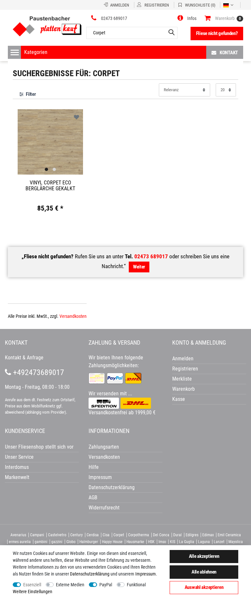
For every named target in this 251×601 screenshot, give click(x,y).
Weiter (139, 267)
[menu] (14, 52)
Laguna (204, 542)
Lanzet (219, 542)
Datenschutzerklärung (112, 487)
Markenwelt (17, 477)
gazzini (56, 542)
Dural (177, 535)
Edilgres (192, 535)
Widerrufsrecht (104, 508)
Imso (162, 542)
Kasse (178, 399)
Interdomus (17, 467)
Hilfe (94, 467)
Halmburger (88, 542)
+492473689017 (37, 372)
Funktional (136, 584)
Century (76, 535)
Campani (37, 535)
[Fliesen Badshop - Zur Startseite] (47, 23)
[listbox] (50, 142)
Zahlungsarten (104, 447)
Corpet (118, 535)
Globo (70, 542)
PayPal (105, 584)
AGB (93, 497)
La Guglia (186, 542)
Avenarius (18, 535)
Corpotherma (138, 535)
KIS (172, 542)
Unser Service (19, 457)
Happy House (112, 542)
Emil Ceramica (229, 535)
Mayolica (235, 542)
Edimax (208, 535)
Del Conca (161, 535)
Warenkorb (183, 389)
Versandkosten (73, 316)
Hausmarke (135, 542)
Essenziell (32, 584)
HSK (151, 542)
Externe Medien (70, 584)
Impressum (145, 573)
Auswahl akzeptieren (204, 587)
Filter (30, 94)
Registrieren (185, 369)
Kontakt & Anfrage (24, 357)
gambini (41, 542)
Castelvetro (57, 535)
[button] (186, 18)
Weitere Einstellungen (32, 591)
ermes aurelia (20, 542)
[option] (50, 141)
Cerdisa (93, 535)
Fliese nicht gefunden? (217, 33)
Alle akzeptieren (204, 556)
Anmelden (182, 358)
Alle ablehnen (204, 572)
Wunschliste (76, 117)
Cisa (106, 535)
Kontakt (229, 53)
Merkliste (182, 379)
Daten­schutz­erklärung (89, 573)
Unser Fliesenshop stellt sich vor (39, 447)
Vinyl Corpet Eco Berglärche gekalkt (50, 186)
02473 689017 (151, 256)
